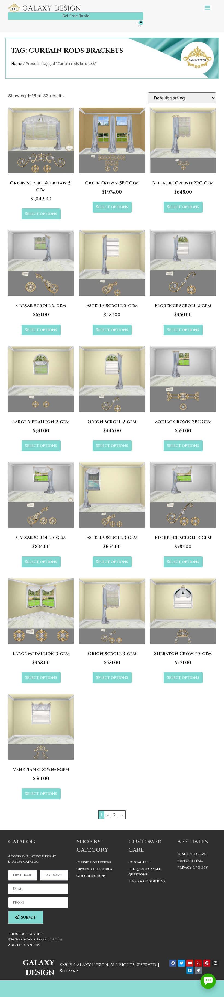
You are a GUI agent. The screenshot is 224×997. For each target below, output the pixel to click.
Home (16, 63)
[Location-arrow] (198, 970)
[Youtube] (189, 963)
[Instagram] (215, 963)
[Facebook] (172, 963)
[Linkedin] (189, 970)
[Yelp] (198, 963)
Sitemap (69, 971)
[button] (207, 7)
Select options (41, 213)
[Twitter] (181, 963)
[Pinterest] (206, 963)
